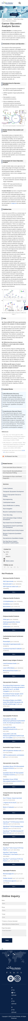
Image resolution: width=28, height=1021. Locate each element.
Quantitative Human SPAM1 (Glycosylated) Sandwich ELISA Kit (14, 781)
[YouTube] (15, 567)
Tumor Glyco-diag (18, 19)
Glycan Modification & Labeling (11, 505)
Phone (3, 907)
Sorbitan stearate (13, 878)
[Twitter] (8, 567)
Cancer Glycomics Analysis (9, 21)
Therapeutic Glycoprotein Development (13, 491)
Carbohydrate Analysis (9, 502)
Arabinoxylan (11, 626)
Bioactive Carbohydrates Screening (12, 511)
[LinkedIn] (11, 567)
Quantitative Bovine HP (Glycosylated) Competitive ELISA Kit (13, 774)
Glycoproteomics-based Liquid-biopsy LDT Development (13, 526)
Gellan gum (10, 619)
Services (9, 19)
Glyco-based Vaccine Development (12, 522)
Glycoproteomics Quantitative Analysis (13, 538)
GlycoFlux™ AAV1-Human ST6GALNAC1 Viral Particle (13, 854)
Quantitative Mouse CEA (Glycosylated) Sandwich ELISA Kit (13, 768)
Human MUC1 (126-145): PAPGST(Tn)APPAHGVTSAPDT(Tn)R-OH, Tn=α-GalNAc (14, 735)
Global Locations (10, 561)
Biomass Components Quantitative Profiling (12, 534)
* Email (3, 914)
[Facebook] (5, 567)
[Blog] (18, 567)
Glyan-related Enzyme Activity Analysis (13, 530)
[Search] (20, 3)
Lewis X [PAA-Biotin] (13, 668)
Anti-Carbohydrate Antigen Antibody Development (12, 518)
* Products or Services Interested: (10, 921)
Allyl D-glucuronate (12, 581)
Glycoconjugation (7, 508)
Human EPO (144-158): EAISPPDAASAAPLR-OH (13, 729)
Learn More (14, 14)
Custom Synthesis (8, 488)
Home (3, 19)
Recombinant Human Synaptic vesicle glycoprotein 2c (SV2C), (13, 695)
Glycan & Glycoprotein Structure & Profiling (12, 495)
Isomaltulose (11, 604)
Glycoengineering (7, 499)
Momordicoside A (12, 584)
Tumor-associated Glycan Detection (12, 467)
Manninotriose (11, 606)
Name (3, 900)
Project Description (6, 928)
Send (7, 940)
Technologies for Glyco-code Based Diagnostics (12, 477)
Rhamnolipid (11, 641)
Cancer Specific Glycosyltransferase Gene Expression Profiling (12, 471)
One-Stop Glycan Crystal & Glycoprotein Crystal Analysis (11, 542)
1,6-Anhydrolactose (12, 601)
